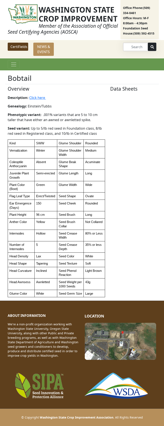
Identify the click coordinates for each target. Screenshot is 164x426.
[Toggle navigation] (14, 64)
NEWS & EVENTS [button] (43, 49)
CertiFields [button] (18, 46)
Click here (37, 97)
